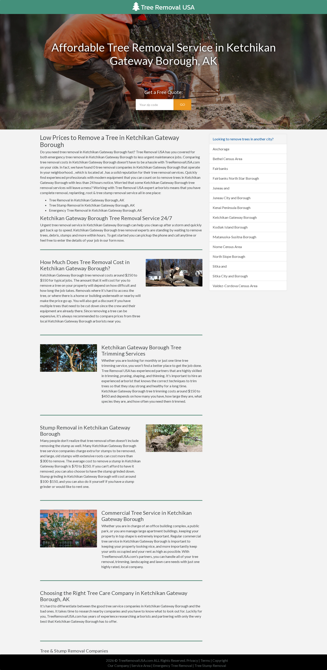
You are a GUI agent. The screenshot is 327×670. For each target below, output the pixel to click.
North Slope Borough (229, 256)
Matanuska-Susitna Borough (234, 237)
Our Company (118, 665)
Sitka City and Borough (230, 276)
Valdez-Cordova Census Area (235, 286)
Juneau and (221, 188)
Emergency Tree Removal (172, 665)
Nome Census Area (227, 247)
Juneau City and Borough (231, 198)
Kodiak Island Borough (230, 227)
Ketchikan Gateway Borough (235, 217)
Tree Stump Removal (210, 665)
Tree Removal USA (168, 7)
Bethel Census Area (227, 159)
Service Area (141, 665)
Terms (205, 660)
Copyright (220, 660)
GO (182, 104)
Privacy (192, 660)
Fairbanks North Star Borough (236, 178)
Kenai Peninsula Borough (231, 207)
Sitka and (220, 266)
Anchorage (221, 149)
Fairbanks (220, 168)
